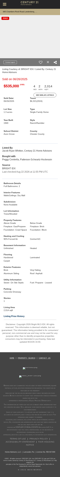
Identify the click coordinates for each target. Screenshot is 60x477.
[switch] (40, 62)
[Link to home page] (30, 4)
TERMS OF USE (18, 438)
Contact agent (10, 62)
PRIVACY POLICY (38, 438)
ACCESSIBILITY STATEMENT (20, 441)
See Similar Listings (45, 95)
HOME (12, 358)
